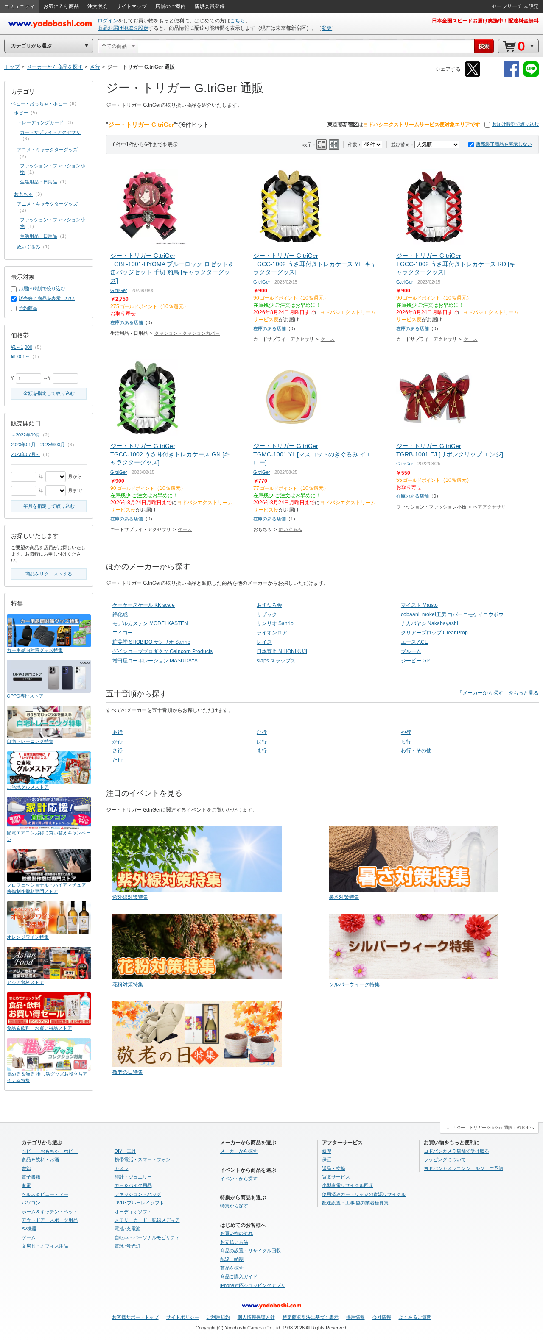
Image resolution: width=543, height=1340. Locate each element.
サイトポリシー (182, 1317)
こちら (237, 21)
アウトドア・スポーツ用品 (50, 1220)
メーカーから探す (239, 1151)
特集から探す (234, 1205)
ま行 (262, 750)
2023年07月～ (25, 454)
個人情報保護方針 (256, 1317)
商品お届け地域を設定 (123, 28)
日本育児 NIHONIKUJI (282, 651)
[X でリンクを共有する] (472, 75)
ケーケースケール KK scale (143, 605)
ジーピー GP (415, 661)
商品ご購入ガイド (239, 1276)
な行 (262, 732)
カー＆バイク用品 (133, 1185)
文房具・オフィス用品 (45, 1245)
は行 (262, 742)
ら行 (406, 742)
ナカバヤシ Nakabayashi (429, 623)
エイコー (122, 633)
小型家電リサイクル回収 (347, 1185)
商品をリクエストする (48, 573)
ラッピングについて (445, 1159)
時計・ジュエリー (133, 1176)
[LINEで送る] (531, 75)
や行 (406, 732)
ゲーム (29, 1237)
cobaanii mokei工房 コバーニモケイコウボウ (452, 614)
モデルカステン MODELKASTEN (150, 623)
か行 (117, 742)
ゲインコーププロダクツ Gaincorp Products (162, 651)
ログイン (108, 21)
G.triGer (118, 290)
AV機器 (29, 1228)
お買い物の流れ (236, 1233)
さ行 (117, 750)
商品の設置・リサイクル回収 (250, 1250)
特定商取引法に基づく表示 (311, 1317)
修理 (326, 1151)
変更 (327, 28)
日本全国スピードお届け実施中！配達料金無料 (485, 21)
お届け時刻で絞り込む (515, 124)
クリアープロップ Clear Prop (434, 633)
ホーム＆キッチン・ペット (50, 1211)
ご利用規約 (218, 1317)
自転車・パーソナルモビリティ (147, 1237)
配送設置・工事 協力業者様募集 (355, 1202)
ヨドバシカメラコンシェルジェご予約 (463, 1168)
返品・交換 (333, 1168)
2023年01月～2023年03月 (38, 444)
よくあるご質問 (415, 1317)
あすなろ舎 (269, 605)
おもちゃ (23, 194)
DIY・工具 (125, 1151)
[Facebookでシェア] (511, 75)
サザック (267, 614)
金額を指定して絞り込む (49, 393)
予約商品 (28, 308)
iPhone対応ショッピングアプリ (252, 1285)
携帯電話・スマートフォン (143, 1159)
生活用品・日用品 (38, 181)
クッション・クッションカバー (187, 333)
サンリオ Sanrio (275, 623)
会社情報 (381, 1317)
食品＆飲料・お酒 (40, 1159)
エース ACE (414, 642)
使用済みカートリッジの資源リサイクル (364, 1194)
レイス (264, 642)
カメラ (122, 1168)
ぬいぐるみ (290, 529)
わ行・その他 (416, 750)
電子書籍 (31, 1176)
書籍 (26, 1168)
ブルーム (411, 651)
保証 (326, 1159)
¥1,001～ (20, 356)
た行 (117, 760)
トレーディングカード (40, 122)
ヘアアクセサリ (489, 506)
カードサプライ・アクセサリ (50, 132)
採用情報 (355, 1317)
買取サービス (336, 1176)
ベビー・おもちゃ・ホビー (39, 103)
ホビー (21, 112)
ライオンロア (272, 633)
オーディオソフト (133, 1211)
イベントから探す (239, 1178)
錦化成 (120, 614)
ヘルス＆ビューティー (45, 1194)
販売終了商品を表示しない (504, 144)
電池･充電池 (127, 1228)
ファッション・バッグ (138, 1194)
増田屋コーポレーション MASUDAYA (155, 661)
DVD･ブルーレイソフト (139, 1202)
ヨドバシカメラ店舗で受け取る (456, 1151)
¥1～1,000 (21, 347)
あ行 (117, 732)
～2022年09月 (25, 434)
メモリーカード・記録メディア (147, 1220)
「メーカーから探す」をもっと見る (498, 693)
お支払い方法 (234, 1242)
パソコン (31, 1202)
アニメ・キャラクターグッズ (47, 149)
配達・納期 (232, 1259)
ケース (328, 339)
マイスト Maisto (419, 605)
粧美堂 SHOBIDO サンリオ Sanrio (151, 642)
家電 (26, 1185)
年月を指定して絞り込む (49, 506)
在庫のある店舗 (126, 322)
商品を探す (232, 1267)
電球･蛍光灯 (127, 1245)
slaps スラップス (276, 661)
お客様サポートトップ (135, 1317)
